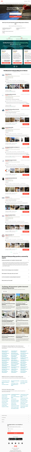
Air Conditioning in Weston (24, 400)
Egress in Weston (22, 383)
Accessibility (15, 449)
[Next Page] (21, 252)
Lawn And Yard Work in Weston (6, 394)
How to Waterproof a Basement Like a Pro (22, 321)
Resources (3, 419)
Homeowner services (4, 415)
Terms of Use (13, 448)
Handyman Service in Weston (15, 405)
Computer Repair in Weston (24, 406)
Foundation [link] (3, 3)
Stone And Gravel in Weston (15, 400)
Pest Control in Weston (5, 401)
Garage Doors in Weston (5, 406)
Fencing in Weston (4, 405)
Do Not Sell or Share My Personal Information (15, 450)
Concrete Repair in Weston (14, 383)
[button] (7, 86)
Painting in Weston (23, 403)
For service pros (4, 417)
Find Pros (15, 16)
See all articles (5, 291)
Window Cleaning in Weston (15, 407)
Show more (28, 83)
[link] (2, 61)
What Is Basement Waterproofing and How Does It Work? (8, 337)
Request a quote (6, 62)
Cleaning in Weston (13, 404)
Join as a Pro (25, 1)
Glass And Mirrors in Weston (24, 404)
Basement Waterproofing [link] (15, 3)
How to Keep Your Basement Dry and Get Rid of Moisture (22, 337)
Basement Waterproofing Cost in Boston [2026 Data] (8, 304)
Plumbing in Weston (4, 395)
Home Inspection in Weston (15, 408)
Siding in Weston (22, 407)
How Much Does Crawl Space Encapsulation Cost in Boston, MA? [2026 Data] (21, 304)
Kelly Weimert (4, 302)
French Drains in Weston (5, 384)
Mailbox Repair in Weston (23, 402)
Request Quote (26, 90)
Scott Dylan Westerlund (19, 302)
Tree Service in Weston (5, 399)
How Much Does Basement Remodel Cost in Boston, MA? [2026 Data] (8, 321)
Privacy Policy (17, 448)
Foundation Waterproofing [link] (8, 3)
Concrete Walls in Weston (23, 382)
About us (3, 421)
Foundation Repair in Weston (6, 380)
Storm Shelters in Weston (23, 380)
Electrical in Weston (4, 397)
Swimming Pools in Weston (15, 401)
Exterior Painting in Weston (5, 398)
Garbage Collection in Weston (24, 394)
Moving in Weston (4, 402)
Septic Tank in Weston (23, 399)
